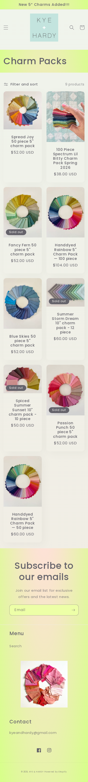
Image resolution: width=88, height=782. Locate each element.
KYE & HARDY (36, 771)
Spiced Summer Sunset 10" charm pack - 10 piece (22, 410)
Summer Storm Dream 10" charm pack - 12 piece (65, 323)
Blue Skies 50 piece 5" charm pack (22, 341)
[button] (6, 27)
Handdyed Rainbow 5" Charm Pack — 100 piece (65, 252)
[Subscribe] (73, 610)
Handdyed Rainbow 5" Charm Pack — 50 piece (22, 521)
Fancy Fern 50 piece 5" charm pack (23, 249)
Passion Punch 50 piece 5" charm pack (65, 430)
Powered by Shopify (55, 771)
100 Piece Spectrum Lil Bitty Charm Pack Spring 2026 (65, 158)
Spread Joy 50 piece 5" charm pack (22, 141)
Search (15, 646)
